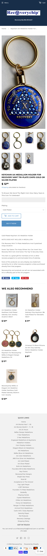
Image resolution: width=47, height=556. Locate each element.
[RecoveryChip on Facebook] (21, 538)
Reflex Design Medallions (23, 432)
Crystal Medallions (23, 497)
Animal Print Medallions (23, 508)
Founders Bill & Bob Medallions (23, 469)
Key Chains (23, 471)
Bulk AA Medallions (23, 466)
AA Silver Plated (23, 463)
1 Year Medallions (23, 435)
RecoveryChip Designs (23, 474)
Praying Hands (23, 495)
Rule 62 (23, 479)
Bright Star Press (23, 477)
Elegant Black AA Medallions (23, 448)
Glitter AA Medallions (23, 500)
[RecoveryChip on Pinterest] (25, 538)
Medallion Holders (23, 442)
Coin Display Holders (23, 445)
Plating (4, 206)
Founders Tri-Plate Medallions (23, 490)
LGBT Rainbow (23, 487)
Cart (43, 3)
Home (4, 28)
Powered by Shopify (31, 544)
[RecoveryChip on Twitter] (17, 538)
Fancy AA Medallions (23, 503)
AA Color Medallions (23, 456)
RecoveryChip (17, 544)
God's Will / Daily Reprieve (23, 511)
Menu (6, 3)
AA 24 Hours (23, 429)
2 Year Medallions (23, 437)
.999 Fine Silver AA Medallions (24, 458)
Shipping (5, 187)
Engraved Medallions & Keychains (23, 440)
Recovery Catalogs (23, 518)
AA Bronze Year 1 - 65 (23, 424)
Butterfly (23, 492)
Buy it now (11, 223)
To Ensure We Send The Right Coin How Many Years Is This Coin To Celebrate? (23, 194)
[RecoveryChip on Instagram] (29, 538)
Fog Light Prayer (24, 484)
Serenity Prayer (23, 513)
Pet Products (23, 516)
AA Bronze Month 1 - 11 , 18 (23, 427)
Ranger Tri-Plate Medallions (23, 505)
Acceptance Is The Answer (23, 482)
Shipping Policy (23, 521)
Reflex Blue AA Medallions (23, 453)
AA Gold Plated (23, 461)
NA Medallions (23, 450)
